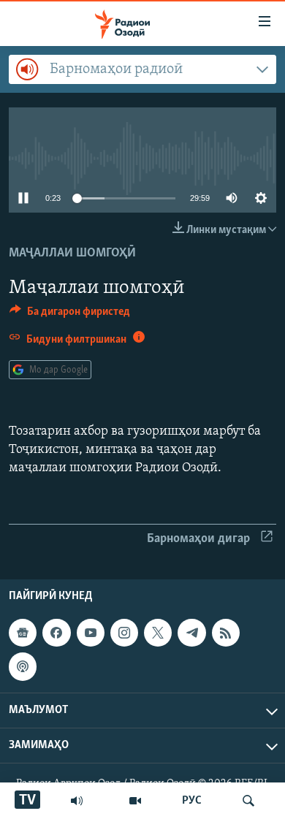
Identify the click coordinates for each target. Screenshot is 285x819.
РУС (192, 801)
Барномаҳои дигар (198, 539)
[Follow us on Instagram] (124, 633)
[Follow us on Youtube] (90, 633)
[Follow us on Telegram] (191, 633)
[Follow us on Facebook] (56, 633)
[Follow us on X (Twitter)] (158, 633)
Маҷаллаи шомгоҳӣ (72, 253)
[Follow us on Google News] (23, 633)
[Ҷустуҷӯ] (248, 800)
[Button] (70, 315)
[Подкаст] (23, 666)
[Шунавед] (77, 800)
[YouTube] (135, 800)
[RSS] (226, 633)
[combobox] (142, 69)
